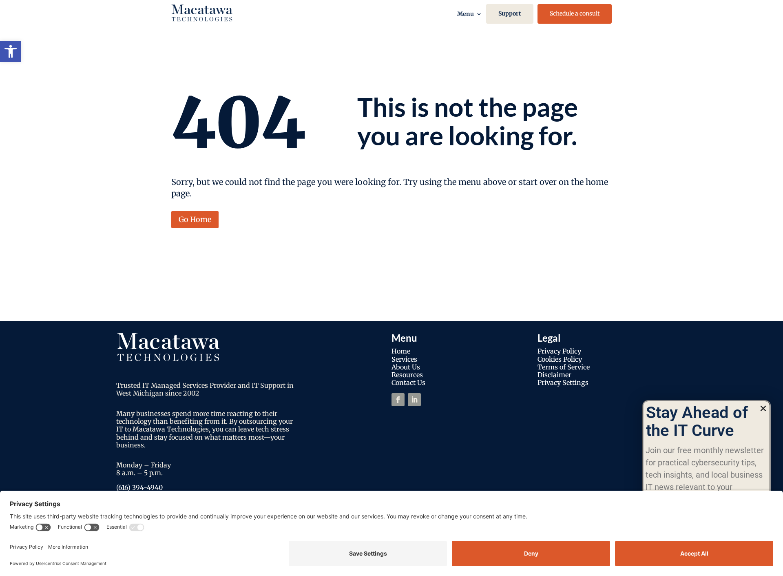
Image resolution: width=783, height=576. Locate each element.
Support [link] (509, 13)
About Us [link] (406, 367)
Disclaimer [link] (554, 375)
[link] (10, 51)
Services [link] (404, 359)
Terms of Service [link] (563, 367)
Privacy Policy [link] (559, 351)
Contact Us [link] (408, 382)
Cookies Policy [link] (559, 359)
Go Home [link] (195, 219)
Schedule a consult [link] (574, 13)
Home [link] (401, 351)
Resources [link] (407, 375)
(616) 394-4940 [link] (139, 487)
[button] (763, 408)
